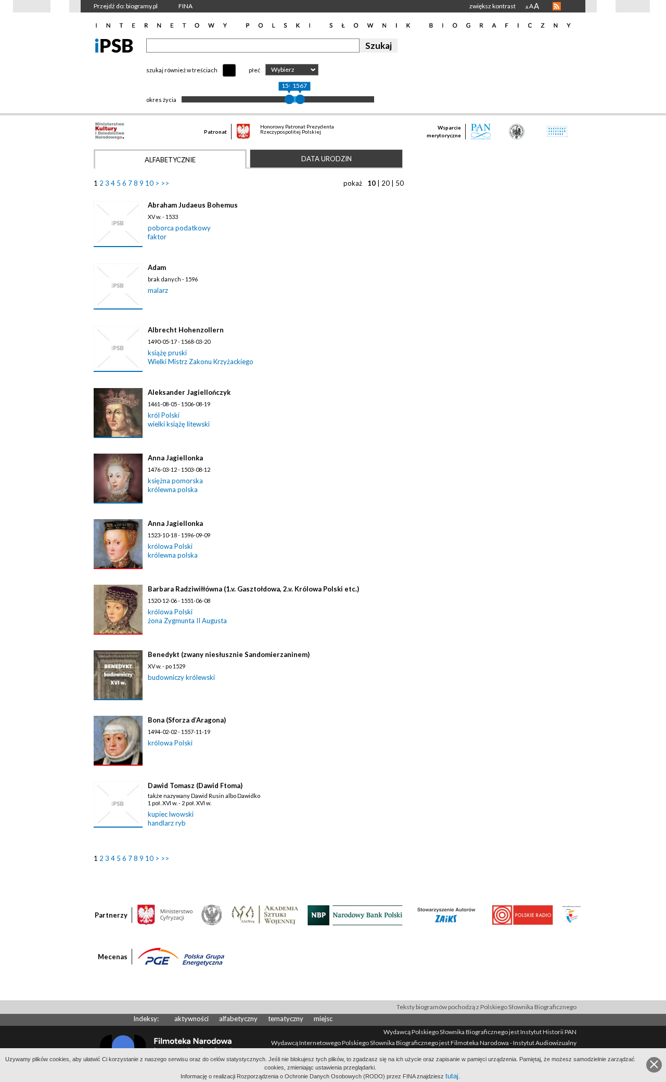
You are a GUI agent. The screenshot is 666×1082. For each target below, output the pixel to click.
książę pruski (167, 353)
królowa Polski (170, 546)
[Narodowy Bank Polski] (355, 914)
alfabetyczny (238, 1018)
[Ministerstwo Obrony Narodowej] (211, 914)
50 (399, 183)
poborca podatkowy (179, 228)
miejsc (323, 1018)
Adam (157, 267)
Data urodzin (326, 158)
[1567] (300, 99)
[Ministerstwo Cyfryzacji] (165, 914)
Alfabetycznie (170, 160)
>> (165, 183)
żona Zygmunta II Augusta (187, 620)
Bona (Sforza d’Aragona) (187, 720)
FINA (185, 6)
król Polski (164, 415)
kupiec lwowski (171, 814)
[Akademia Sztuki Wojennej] (265, 914)
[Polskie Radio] (522, 914)
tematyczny (285, 1018)
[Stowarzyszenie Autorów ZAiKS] (447, 914)
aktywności (191, 1018)
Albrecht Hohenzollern (186, 330)
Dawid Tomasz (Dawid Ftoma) (195, 785)
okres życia (161, 99)
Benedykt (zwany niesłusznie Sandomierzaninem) (229, 654)
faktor (157, 237)
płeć (254, 70)
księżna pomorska (175, 480)
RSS (557, 6)
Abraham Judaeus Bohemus (193, 205)
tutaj (451, 1076)
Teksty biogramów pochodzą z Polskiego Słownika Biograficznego (486, 1007)
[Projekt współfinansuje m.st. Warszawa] (571, 914)
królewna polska (173, 489)
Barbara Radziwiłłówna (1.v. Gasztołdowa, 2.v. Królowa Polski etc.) (253, 589)
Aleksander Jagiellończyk (189, 392)
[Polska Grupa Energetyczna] (181, 956)
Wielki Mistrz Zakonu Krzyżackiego (200, 361)
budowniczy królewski (181, 677)
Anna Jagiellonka (175, 458)
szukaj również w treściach (181, 70)
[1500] (289, 99)
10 (149, 183)
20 (385, 183)
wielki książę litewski (179, 424)
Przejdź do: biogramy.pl (126, 6)
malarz (158, 290)
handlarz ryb (167, 823)
